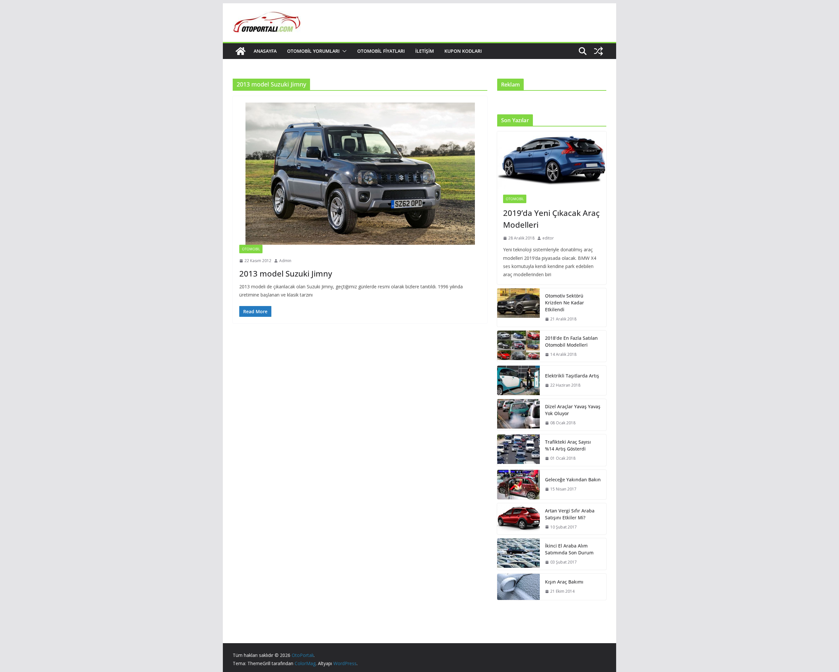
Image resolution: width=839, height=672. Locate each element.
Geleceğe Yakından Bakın (573, 479)
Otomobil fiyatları (381, 51)
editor (548, 238)
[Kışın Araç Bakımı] (518, 587)
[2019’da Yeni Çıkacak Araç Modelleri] (551, 160)
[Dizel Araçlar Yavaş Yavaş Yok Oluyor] (518, 415)
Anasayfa (265, 51)
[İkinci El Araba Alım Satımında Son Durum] (518, 554)
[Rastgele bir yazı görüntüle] (598, 51)
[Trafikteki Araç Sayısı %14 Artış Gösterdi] (518, 450)
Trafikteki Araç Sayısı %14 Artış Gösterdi (568, 445)
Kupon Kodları (463, 51)
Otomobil (251, 249)
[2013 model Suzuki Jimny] (360, 174)
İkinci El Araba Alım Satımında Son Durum (569, 549)
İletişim (424, 51)
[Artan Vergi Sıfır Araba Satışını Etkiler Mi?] (518, 519)
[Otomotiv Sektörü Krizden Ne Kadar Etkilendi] (518, 307)
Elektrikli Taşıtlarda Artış (572, 376)
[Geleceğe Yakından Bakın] (518, 484)
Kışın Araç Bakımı (564, 582)
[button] (343, 51)
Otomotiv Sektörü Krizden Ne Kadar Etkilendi (564, 303)
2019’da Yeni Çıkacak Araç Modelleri (551, 218)
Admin (285, 260)
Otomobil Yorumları (313, 51)
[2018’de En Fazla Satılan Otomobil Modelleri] (518, 346)
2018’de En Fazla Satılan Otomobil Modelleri (571, 341)
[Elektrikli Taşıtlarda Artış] (518, 380)
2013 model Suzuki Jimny (285, 273)
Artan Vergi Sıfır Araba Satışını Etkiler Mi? (570, 514)
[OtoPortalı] (240, 51)
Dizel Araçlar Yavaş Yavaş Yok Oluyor (572, 409)
